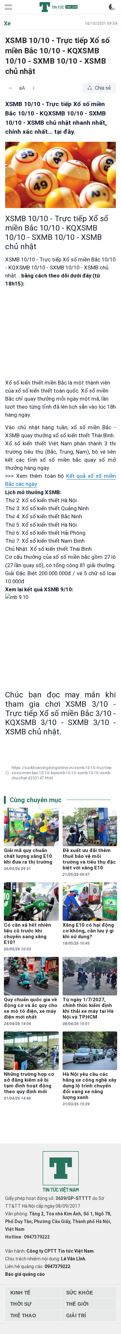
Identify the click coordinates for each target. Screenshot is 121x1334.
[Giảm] (10, 88)
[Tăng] (33, 88)
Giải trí (76, 1315)
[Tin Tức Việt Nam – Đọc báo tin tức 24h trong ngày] (58, 7)
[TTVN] (60, 1172)
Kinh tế (20, 1292)
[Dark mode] (112, 7)
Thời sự (21, 1304)
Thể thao (23, 1315)
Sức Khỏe (79, 1292)
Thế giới (77, 1304)
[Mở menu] (9, 7)
